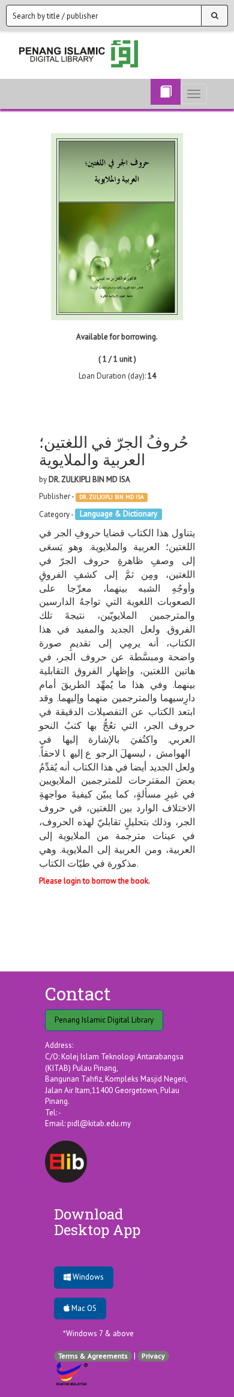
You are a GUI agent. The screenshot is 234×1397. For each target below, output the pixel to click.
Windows (87, 1277)
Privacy (153, 1355)
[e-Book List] (166, 92)
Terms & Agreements (93, 1355)
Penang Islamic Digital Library (104, 1020)
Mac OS (83, 1308)
